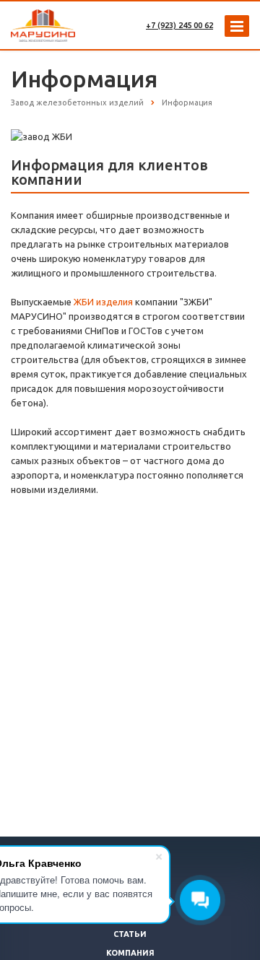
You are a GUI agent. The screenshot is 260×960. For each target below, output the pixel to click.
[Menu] (237, 26)
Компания (130, 952)
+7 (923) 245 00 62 (179, 25)
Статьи (130, 934)
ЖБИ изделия (103, 302)
